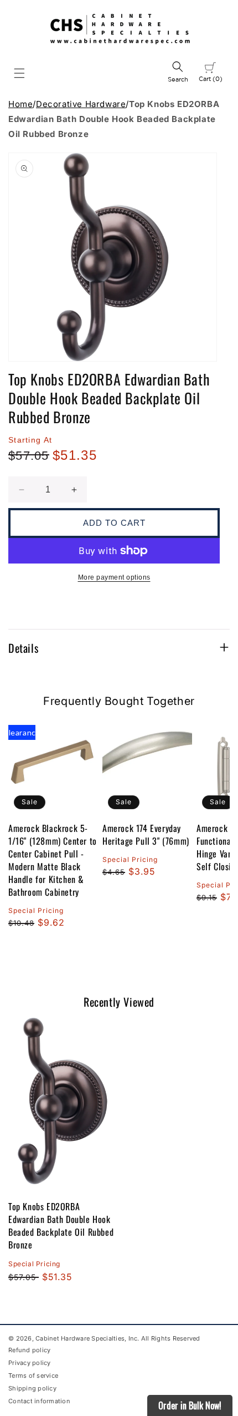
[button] (19, 73)
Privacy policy (29, 1363)
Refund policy (29, 1350)
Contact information (39, 1401)
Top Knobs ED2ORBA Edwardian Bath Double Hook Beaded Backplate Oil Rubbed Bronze (60, 1225)
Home (20, 104)
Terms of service (33, 1375)
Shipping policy (32, 1388)
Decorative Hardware (81, 104)
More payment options (114, 577)
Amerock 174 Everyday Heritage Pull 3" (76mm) (145, 834)
